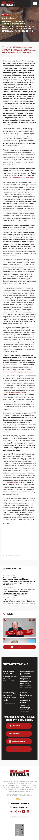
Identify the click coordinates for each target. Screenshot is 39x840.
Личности (5, 14)
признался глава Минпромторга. (22, 178)
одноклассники (18, 741)
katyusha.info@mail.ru (20, 803)
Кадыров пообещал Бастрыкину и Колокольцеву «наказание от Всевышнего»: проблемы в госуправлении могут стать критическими (27, 678)
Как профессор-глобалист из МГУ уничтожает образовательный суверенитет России (9, 696)
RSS (20, 799)
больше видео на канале (21, 647)
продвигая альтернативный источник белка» (19, 392)
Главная (5, 46)
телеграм (16, 726)
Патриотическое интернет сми (19, 776)
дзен (16, 749)
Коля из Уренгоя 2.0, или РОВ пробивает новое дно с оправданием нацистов (10, 675)
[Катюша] (8, 3)
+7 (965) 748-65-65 (21, 807)
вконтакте (17, 733)
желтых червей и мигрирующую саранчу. (19, 372)
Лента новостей (13, 569)
